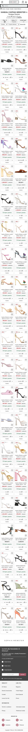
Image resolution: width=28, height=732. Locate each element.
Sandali (3, 24)
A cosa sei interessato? (7, 658)
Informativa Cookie (20, 706)
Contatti (4, 694)
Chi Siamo (4, 686)
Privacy (3, 710)
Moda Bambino (8, 669)
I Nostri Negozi (19, 690)
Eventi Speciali (19, 694)
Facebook (8, 725)
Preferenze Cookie (20, 710)
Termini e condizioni (6, 706)
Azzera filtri (22, 24)
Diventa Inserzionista (7, 690)
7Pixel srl (12, 730)
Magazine (18, 686)
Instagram (8, 720)
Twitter (21, 720)
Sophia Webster (13, 24)
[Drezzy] (14, 2)
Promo (17, 698)
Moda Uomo (7, 665)
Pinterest (22, 725)
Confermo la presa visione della (12, 678)
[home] (1, 8)
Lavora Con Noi (5, 698)
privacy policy (19, 678)
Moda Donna (7, 661)
